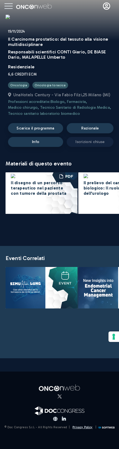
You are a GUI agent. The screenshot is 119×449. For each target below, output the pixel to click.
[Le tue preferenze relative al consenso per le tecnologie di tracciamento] (113, 336)
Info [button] (35, 141)
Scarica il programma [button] (35, 128)
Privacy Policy (82, 427)
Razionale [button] (90, 128)
